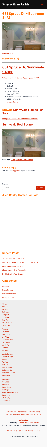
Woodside (5, 400)
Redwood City (7, 370)
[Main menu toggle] (42, 4)
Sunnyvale (6, 395)
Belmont (5, 307)
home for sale (7, 290)
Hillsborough (7, 334)
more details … (12, 102)
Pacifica (5, 362)
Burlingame (6, 312)
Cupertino (5, 317)
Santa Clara (6, 387)
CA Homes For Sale (32, 431)
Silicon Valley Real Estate (29, 423)
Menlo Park (6, 345)
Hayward (5, 332)
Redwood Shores (8, 373)
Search (5, 184)
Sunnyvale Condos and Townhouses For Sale (20, 119)
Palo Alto (5, 365)
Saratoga (5, 390)
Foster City (6, 325)
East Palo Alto (7, 323)
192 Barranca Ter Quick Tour (13, 258)
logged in (16, 171)
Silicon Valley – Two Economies (14, 270)
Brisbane (5, 309)
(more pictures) (8, 53)
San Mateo (6, 384)
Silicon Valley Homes (15, 431)
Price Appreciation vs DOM (12, 266)
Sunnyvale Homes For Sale (15, 4)
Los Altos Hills (7, 340)
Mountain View (7, 357)
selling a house (8, 297)
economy (6, 286)
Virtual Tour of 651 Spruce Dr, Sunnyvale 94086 (20, 78)
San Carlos (6, 379)
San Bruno (6, 375)
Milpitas (5, 350)
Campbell (5, 315)
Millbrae (5, 348)
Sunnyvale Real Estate (17, 124)
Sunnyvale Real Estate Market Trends (26, 414)
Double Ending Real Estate (12, 274)
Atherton (5, 304)
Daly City (5, 320)
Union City (6, 398)
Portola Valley (7, 367)
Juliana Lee (23, 420)
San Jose (5, 382)
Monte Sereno (7, 354)
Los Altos (5, 337)
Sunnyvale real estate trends (22, 160)
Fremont (5, 329)
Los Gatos (6, 342)
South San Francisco (10, 392)
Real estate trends (9, 294)
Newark (5, 359)
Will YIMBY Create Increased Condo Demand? (20, 262)
